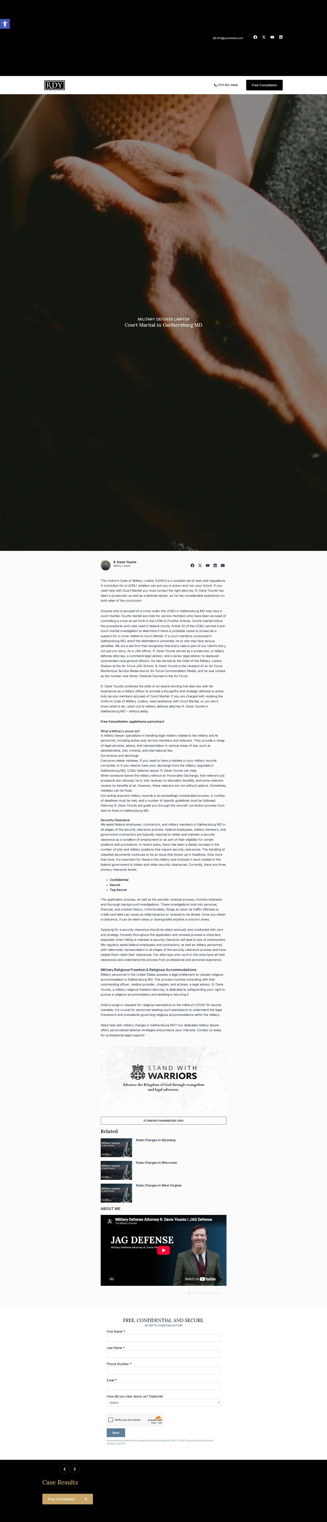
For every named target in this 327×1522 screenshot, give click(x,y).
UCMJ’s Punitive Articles (172, 621)
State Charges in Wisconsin (156, 1162)
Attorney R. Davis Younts (119, 805)
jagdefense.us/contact (146, 721)
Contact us (205, 1030)
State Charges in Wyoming (155, 1140)
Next (115, 1433)
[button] (5, 24)
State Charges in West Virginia (158, 1185)
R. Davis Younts (125, 562)
